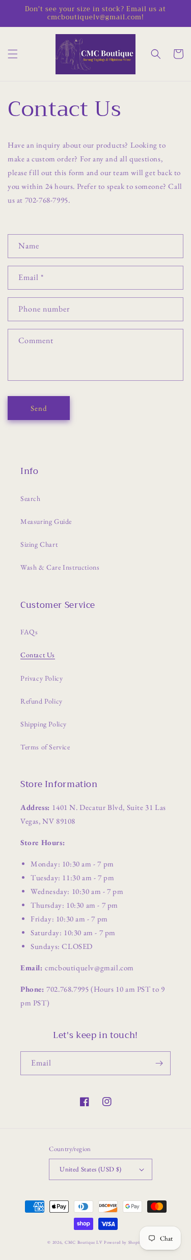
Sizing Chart (39, 544)
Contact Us (37, 654)
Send (39, 408)
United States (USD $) (90, 1169)
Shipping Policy (43, 724)
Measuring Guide (46, 521)
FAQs (29, 631)
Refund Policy (41, 701)
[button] (13, 54)
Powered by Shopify (124, 1242)
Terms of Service (45, 746)
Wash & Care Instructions (59, 567)
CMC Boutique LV (84, 1242)
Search (30, 498)
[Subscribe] (159, 1063)
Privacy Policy (41, 678)
